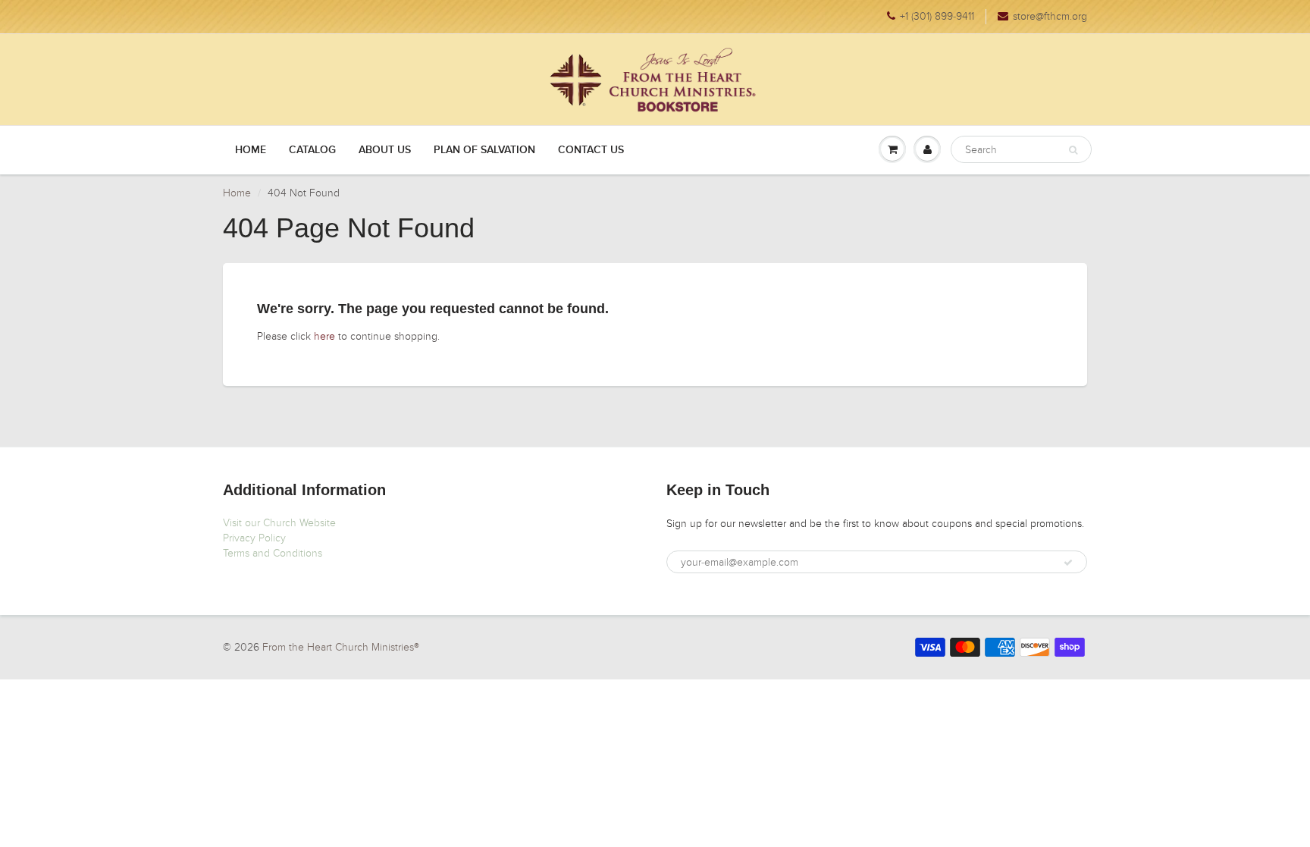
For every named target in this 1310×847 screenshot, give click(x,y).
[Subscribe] (1068, 563)
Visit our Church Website (279, 522)
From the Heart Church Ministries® (340, 647)
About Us (385, 150)
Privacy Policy (254, 538)
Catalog (312, 150)
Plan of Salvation (484, 150)
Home (250, 150)
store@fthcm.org (1050, 16)
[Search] (1073, 150)
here (324, 336)
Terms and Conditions (272, 553)
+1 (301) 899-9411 (937, 16)
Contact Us (591, 150)
